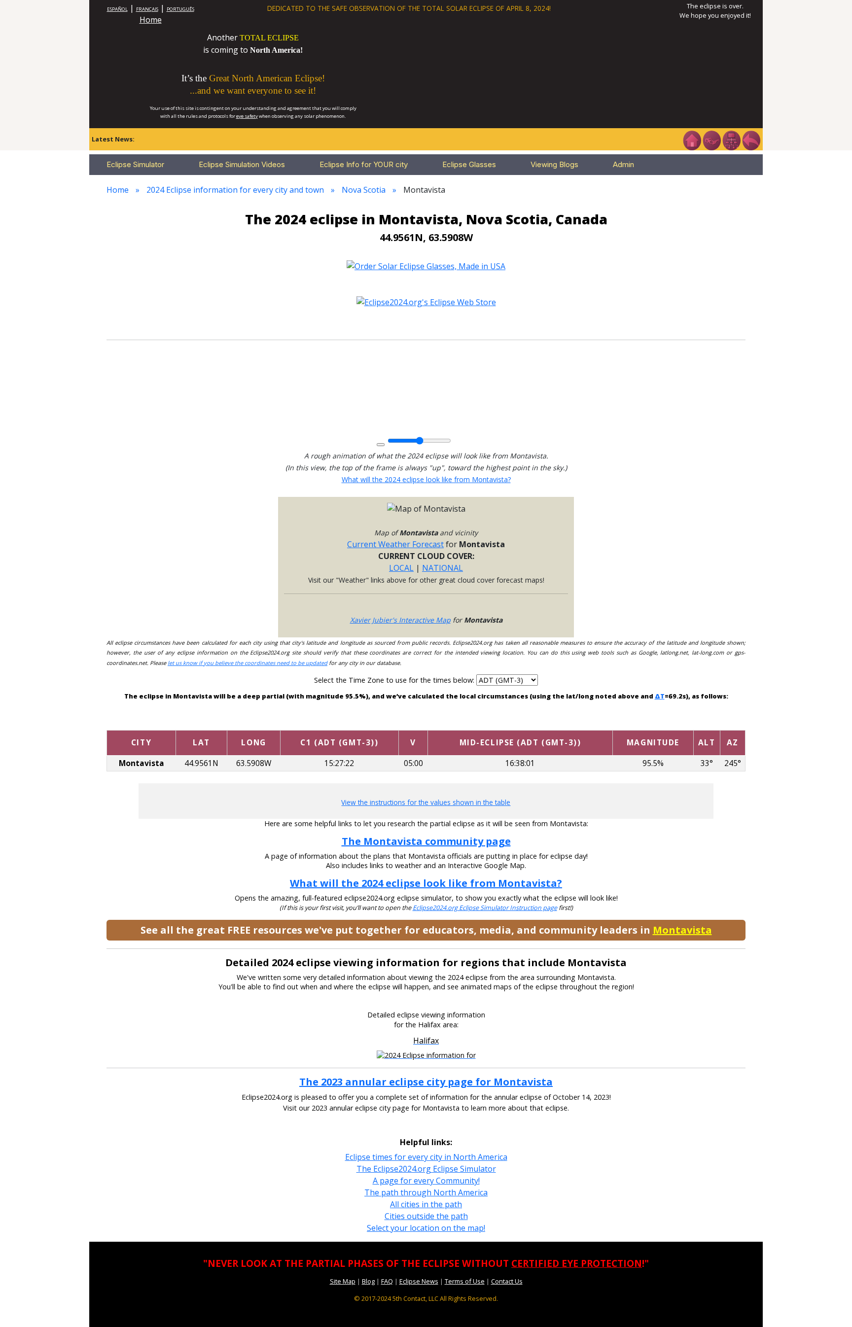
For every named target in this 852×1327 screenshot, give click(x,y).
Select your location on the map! (426, 1227)
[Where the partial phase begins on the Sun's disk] (413, 721)
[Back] (751, 139)
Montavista (682, 930)
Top (830, 1304)
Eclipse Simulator (135, 164)
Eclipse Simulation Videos (242, 164)
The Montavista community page (426, 841)
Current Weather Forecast (395, 544)
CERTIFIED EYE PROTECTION (576, 1263)
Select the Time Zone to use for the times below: (395, 680)
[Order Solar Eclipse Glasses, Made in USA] (426, 265)
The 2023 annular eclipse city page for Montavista (426, 1081)
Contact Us (507, 1281)
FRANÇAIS (147, 9)
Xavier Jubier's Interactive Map (400, 620)
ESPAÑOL (117, 9)
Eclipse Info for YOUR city (364, 164)
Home (151, 19)
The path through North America (426, 1192)
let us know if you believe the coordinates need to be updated (247, 662)
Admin (623, 164)
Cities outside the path (426, 1216)
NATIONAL (442, 567)
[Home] (691, 139)
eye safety (247, 116)
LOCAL (401, 567)
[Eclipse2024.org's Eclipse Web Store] (426, 301)
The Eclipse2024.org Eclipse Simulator (426, 1168)
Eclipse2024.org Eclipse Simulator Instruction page (485, 908)
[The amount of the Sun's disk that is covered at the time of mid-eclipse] (652, 721)
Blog (368, 1281)
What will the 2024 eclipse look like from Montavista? (426, 479)
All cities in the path (426, 1204)
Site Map (342, 1281)
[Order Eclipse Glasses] (711, 139)
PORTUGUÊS (180, 9)
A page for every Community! (426, 1180)
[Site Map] (731, 139)
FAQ (387, 1281)
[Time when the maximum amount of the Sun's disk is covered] (520, 721)
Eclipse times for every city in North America (426, 1157)
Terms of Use (465, 1281)
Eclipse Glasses (469, 164)
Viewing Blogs (554, 164)
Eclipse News (418, 1281)
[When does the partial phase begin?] (339, 721)
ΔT (660, 696)
